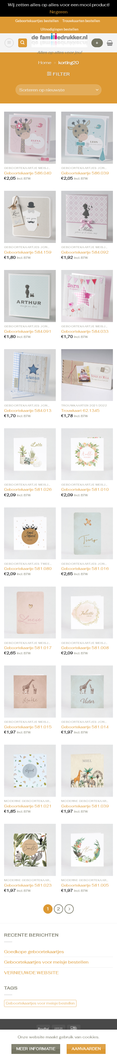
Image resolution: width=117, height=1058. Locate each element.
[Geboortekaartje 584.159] (30, 217)
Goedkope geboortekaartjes (34, 952)
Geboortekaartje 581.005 (85, 885)
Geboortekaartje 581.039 (85, 806)
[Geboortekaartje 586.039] (87, 138)
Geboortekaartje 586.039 (85, 173)
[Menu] (9, 42)
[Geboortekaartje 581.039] (87, 771)
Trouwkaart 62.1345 (80, 410)
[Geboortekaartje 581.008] (87, 612)
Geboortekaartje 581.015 (28, 727)
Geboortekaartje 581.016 (85, 568)
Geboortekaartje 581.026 (28, 489)
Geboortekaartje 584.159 (27, 252)
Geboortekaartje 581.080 (28, 568)
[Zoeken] (22, 42)
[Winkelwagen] (110, 43)
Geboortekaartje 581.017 (28, 648)
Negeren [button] (58, 12)
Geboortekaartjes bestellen (37, 21)
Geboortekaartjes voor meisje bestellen (46, 962)
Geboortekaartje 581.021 (28, 806)
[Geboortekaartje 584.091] (30, 296)
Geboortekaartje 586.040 (27, 173)
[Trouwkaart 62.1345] (87, 375)
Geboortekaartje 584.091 (27, 331)
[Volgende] (69, 909)
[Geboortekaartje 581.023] (30, 850)
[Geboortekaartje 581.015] (30, 691)
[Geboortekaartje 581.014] (87, 691)
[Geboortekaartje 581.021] (30, 771)
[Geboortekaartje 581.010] (87, 454)
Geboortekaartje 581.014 (85, 727)
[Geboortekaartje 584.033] (87, 296)
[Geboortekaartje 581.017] (30, 612)
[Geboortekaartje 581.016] (87, 533)
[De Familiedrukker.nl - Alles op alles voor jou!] (59, 40)
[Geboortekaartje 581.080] (30, 533)
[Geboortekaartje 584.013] (30, 375)
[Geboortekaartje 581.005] (87, 850)
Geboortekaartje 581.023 (28, 885)
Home (44, 63)
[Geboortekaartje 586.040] (30, 138)
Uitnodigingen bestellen (59, 29)
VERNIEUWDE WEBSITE (31, 973)
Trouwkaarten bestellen (81, 21)
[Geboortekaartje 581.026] (30, 454)
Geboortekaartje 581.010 (85, 489)
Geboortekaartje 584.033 (85, 331)
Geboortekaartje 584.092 (85, 252)
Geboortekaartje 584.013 (27, 410)
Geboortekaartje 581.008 (85, 648)
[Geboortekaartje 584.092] (87, 217)
